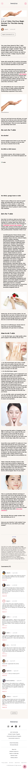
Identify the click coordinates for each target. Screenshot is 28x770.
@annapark (5, 673)
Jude (3, 652)
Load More (14, 712)
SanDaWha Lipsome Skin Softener (12, 225)
